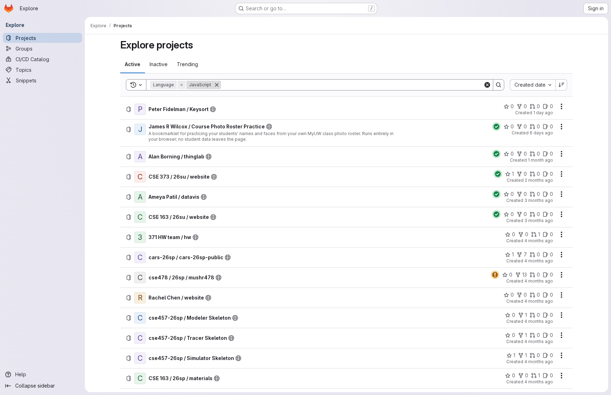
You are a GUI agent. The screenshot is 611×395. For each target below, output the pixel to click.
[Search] (498, 85)
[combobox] (532, 85)
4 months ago (538, 240)
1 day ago (543, 112)
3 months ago (538, 200)
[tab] (132, 64)
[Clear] (487, 85)
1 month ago (540, 160)
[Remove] (217, 85)
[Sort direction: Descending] (561, 85)
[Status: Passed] (496, 126)
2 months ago (539, 180)
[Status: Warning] (495, 275)
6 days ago (541, 132)
